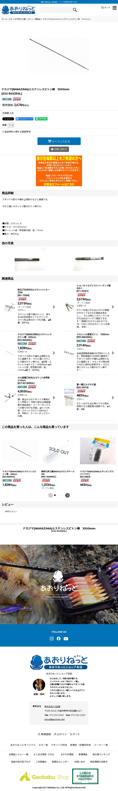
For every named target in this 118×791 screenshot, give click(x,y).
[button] (114, 8)
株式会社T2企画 (52, 706)
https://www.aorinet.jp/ (59, 597)
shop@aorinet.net (54, 719)
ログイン (62, 734)
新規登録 (46, 734)
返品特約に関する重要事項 (17, 131)
